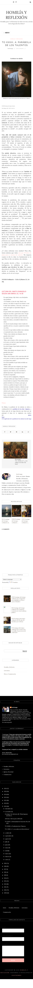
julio (6, 842)
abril (6, 850)
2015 (5, 875)
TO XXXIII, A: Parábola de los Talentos (15, 826)
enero (7, 859)
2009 (5, 893)
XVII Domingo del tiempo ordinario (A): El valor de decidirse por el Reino (18, 620)
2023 (5, 797)
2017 (5, 869)
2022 (5, 800)
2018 (5, 866)
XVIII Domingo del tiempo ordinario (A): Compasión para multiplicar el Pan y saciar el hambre (18, 599)
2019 (5, 863)
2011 (5, 887)
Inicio (4, 908)
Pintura (4, 403)
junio (6, 845)
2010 (5, 890)
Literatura (7, 670)
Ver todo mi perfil (7, 722)
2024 (5, 794)
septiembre (8, 836)
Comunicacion (7, 774)
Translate (15, 582)
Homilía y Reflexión (16, 15)
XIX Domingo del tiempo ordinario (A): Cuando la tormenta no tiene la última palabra (18, 610)
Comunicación (7, 912)
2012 (5, 884)
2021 (5, 803)
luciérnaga (14, 707)
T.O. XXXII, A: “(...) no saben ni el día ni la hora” (17, 829)
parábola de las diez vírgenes (21, 409)
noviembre (8, 811)
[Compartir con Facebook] (5, 432)
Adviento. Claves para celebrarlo (13, 818)
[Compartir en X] (11, 432)
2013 (5, 881)
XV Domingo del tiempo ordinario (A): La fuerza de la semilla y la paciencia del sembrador (18, 630)
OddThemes (16, 975)
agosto (7, 839)
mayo (7, 847)
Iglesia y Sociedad (8, 772)
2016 (5, 872)
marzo (7, 853)
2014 (5, 878)
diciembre (8, 808)
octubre (7, 833)
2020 (5, 806)
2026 (5, 788)
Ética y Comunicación (10, 674)
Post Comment (19, 48)
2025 (5, 791)
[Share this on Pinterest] (16, 432)
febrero (7, 856)
